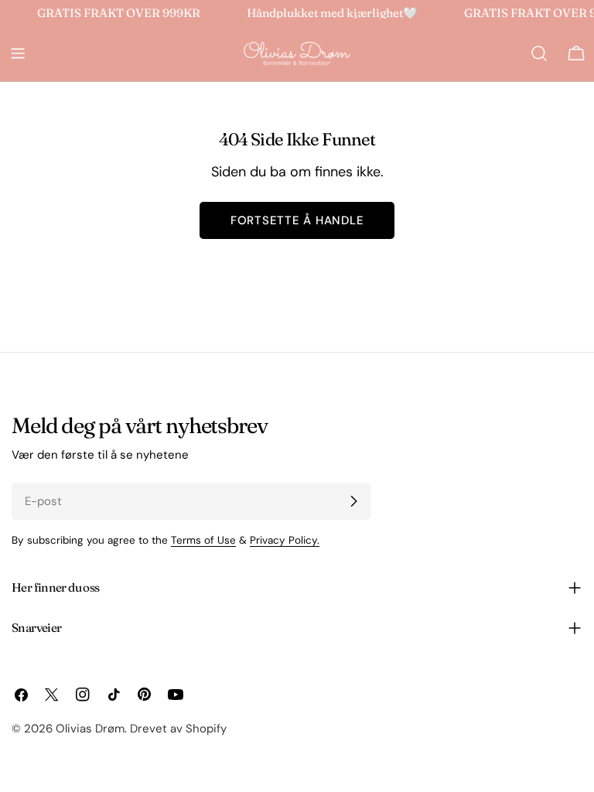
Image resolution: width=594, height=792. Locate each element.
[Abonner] (353, 501)
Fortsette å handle (297, 220)
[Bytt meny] (17, 53)
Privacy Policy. (284, 540)
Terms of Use (203, 540)
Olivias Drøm (90, 728)
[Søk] (539, 53)
